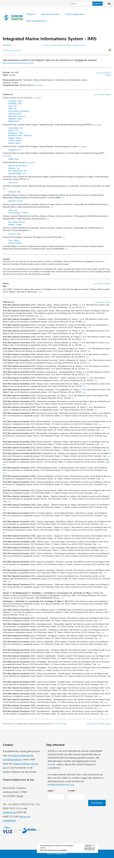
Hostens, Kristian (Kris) (17, 166)
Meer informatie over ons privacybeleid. (53, 850)
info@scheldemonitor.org (61, 785)
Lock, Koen (13, 182)
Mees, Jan (12, 109)
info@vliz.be (9, 812)
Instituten (53, 45)
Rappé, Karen (13, 121)
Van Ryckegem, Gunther (18, 213)
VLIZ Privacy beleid (60, 724)
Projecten (69, 45)
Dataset (108, 75)
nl (109, 4)
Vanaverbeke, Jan (15, 128)
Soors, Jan (12, 210)
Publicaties (61, 45)
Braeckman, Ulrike (15, 133)
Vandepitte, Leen (15, 104)
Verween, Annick (15, 141)
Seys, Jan (12, 106)
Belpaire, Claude (15, 224)
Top (95, 94)
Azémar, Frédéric (15, 243)
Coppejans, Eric (14, 150)
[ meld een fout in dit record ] (12, 50)
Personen (46, 45)
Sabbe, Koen (13, 159)
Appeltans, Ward (15, 119)
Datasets (76, 45)
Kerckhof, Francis (15, 201)
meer (34, 98)
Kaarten (82, 45)
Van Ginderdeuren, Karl (17, 171)
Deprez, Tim (13, 130)
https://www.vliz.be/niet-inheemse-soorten (18, 63)
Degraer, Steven (14, 138)
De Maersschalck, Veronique (19, 135)
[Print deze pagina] (110, 49)
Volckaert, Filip (14, 192)
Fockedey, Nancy (15, 101)
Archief (51, 764)
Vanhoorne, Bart (14, 114)
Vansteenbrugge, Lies (17, 173)
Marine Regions (38, 85)
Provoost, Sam (14, 234)
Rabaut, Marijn (14, 143)
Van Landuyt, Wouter (16, 222)
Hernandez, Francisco (17, 116)
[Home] (13, 17)
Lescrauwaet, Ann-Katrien (18, 111)
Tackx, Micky (13, 240)
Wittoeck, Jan (13, 168)
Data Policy (7, 45)
